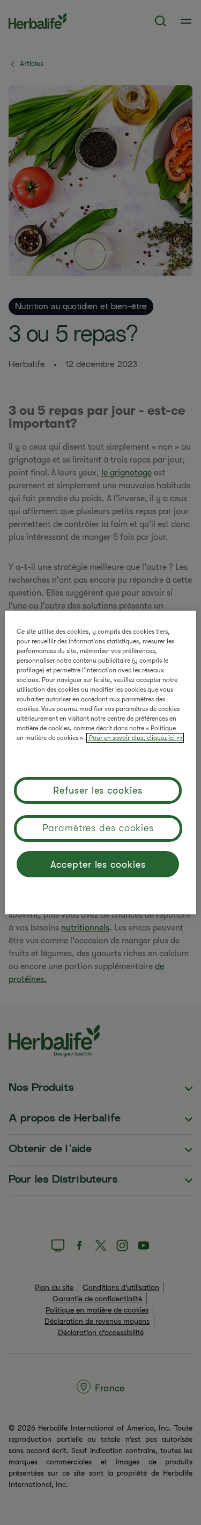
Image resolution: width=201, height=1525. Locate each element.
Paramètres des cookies (98, 828)
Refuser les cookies (97, 790)
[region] (100, 762)
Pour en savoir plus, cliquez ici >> (135, 738)
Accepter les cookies (98, 864)
